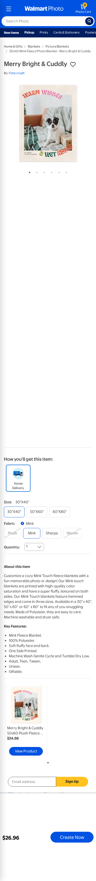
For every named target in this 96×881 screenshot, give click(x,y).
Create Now (72, 837)
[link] (26, 722)
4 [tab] (50, 171)
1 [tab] (28, 171)
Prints (44, 32)
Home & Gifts (13, 46)
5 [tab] (58, 171)
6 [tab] (65, 171)
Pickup (29, 32)
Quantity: (12, 547)
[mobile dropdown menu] (8, 9)
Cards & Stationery (66, 32)
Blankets (34, 46)
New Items (11, 32)
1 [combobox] (26, 546)
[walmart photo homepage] (44, 9)
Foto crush (17, 73)
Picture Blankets (57, 46)
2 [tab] (35, 171)
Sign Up (72, 781)
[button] (73, 64)
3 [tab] (43, 171)
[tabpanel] (48, 123)
